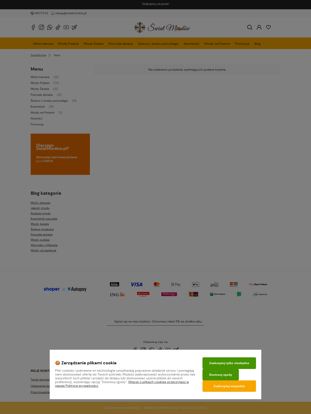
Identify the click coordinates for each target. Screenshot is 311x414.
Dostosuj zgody (220, 374)
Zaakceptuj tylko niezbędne (229, 363)
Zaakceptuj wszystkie (229, 386)
